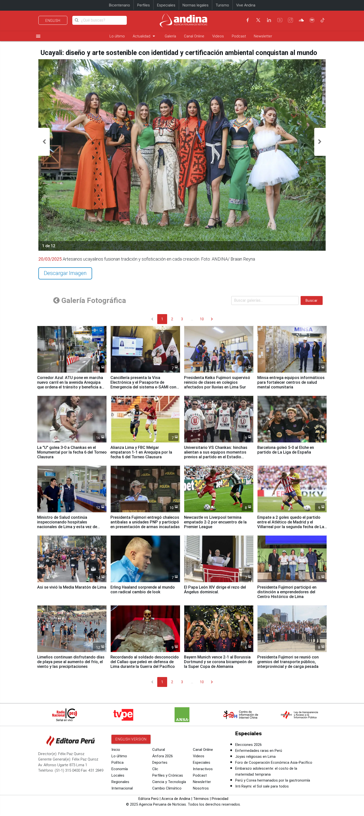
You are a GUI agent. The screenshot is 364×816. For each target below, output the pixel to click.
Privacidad (220, 798)
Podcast (239, 36)
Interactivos (203, 769)
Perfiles (143, 5)
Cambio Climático (167, 788)
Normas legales (195, 5)
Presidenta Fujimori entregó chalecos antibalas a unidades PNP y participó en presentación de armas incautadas (145, 522)
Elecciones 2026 (248, 744)
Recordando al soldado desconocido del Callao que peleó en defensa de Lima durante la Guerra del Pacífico (144, 662)
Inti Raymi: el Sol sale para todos (262, 786)
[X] (258, 20)
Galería (170, 36)
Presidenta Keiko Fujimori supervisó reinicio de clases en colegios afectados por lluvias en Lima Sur (217, 382)
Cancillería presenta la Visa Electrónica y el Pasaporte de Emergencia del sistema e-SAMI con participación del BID (143, 384)
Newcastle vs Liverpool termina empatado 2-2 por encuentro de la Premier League (215, 522)
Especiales (166, 5)
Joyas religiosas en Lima (255, 756)
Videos (218, 36)
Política (117, 762)
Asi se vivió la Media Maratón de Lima (71, 587)
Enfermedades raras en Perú (258, 750)
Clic (155, 769)
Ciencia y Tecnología (169, 782)
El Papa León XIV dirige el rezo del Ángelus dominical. (215, 589)
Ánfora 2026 (162, 756)
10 (202, 319)
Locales (117, 775)
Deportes (159, 762)
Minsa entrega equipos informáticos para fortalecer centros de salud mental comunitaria (291, 382)
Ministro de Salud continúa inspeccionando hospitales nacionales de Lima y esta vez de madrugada (67, 524)
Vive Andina (245, 5)
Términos (201, 798)
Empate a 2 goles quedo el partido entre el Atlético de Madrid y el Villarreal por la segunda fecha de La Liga (290, 524)
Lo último (117, 36)
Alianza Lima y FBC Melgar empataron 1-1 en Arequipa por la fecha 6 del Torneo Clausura (141, 452)
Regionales (120, 782)
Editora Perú (148, 798)
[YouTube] (280, 20)
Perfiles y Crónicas (167, 775)
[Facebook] (248, 20)
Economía (119, 769)
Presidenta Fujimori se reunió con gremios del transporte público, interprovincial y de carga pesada (288, 662)
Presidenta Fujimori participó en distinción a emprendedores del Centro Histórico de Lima (286, 592)
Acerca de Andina (175, 798)
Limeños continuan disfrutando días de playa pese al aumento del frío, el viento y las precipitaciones (70, 662)
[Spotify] (312, 20)
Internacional (122, 788)
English (52, 21)
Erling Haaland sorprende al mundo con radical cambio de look (142, 589)
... (192, 319)
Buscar (312, 300)
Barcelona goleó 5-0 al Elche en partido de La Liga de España (285, 450)
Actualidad (145, 36)
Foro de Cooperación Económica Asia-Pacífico (273, 762)
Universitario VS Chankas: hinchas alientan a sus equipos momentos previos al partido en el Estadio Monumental (215, 454)
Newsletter (263, 36)
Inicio (115, 749)
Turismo (222, 5)
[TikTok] (323, 20)
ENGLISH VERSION (131, 739)
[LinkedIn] (269, 20)
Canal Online (194, 36)
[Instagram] (290, 20)
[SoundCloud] (301, 20)
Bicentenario (119, 5)
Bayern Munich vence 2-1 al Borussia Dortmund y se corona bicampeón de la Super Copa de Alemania (218, 662)
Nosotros (201, 788)
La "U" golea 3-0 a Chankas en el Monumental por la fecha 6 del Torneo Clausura (72, 452)
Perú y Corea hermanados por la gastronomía (272, 780)
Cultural (158, 749)
